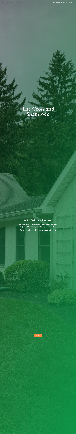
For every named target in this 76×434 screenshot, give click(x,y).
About (7, 2)
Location (12, 2)
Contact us (18, 2)
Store (3, 2)
